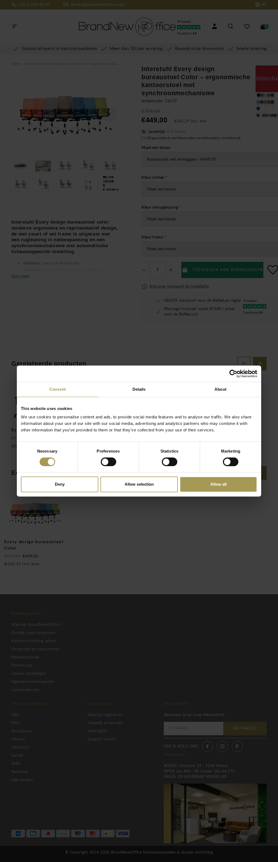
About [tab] (220, 389)
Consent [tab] (57, 389)
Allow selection (139, 484)
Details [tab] (139, 389)
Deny (60, 484)
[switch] (108, 461)
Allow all (218, 484)
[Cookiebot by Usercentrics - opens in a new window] (233, 374)
